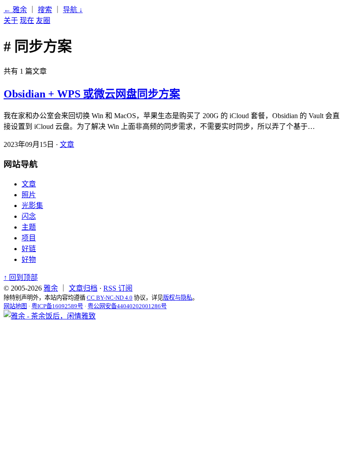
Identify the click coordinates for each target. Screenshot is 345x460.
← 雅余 (15, 9)
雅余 (51, 288)
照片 (29, 195)
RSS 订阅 (118, 288)
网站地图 (15, 306)
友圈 (43, 20)
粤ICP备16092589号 (57, 306)
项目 (29, 238)
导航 (73, 9)
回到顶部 (21, 277)
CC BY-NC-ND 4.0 (110, 297)
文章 (67, 144)
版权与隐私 (177, 297)
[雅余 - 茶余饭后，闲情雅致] (50, 316)
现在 (27, 20)
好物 (29, 259)
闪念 (29, 216)
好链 (29, 248)
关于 (11, 20)
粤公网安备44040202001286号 (127, 306)
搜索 (45, 9)
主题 (29, 227)
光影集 (32, 205)
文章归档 (83, 288)
